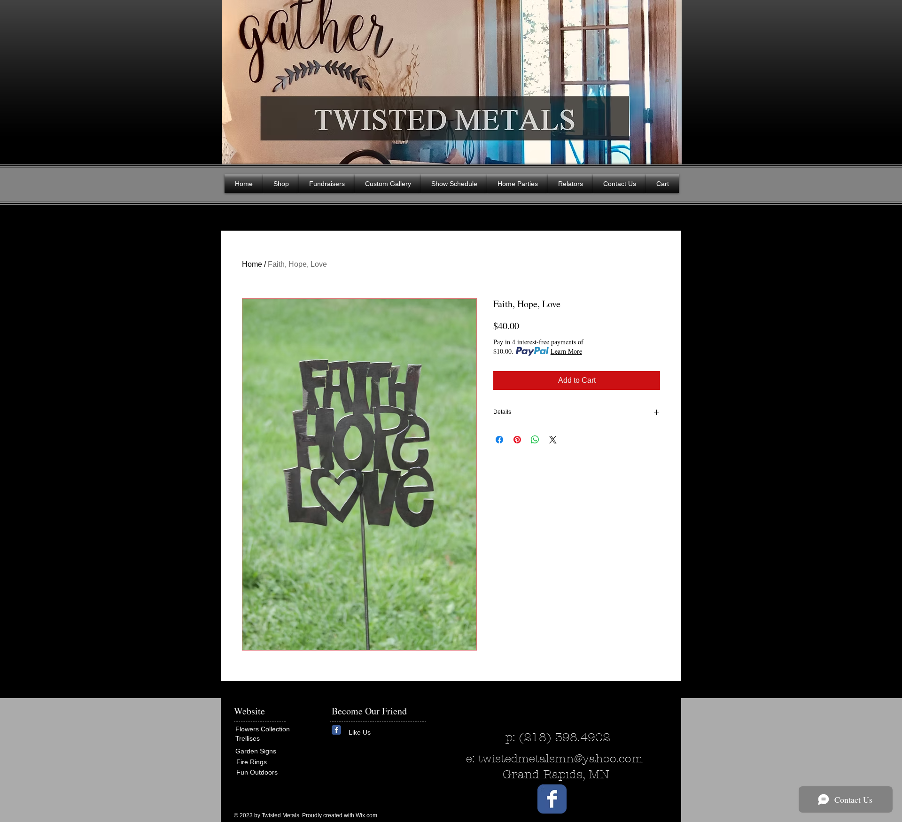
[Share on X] (553, 439)
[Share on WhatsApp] (535, 439)
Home (252, 264)
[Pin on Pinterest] (517, 439)
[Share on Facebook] (499, 439)
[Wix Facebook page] (336, 730)
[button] (667, 80)
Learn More (566, 351)
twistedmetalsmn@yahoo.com (560, 758)
